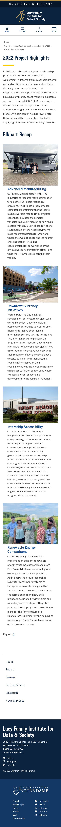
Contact (22, 31)
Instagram (11, 761)
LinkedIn (10, 765)
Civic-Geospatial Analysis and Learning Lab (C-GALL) (27, 46)
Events (16, 811)
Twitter (10, 758)
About (9, 661)
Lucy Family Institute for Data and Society (30, 16)
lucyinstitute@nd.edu (13, 752)
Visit (15, 815)
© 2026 (6, 771)
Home (7, 31)
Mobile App (18, 804)
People (10, 669)
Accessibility (19, 818)
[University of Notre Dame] (30, 790)
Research (11, 677)
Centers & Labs (15, 685)
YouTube (42, 811)
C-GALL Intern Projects (14, 50)
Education (12, 692)
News (15, 808)
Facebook (43, 801)
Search (39, 31)
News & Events (15, 700)
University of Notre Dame (30, 4)
